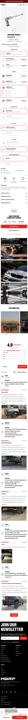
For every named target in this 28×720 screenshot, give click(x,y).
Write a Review (23, 367)
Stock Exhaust (15, 230)
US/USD (14, 707)
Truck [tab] (5, 221)
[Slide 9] (19, 335)
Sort (15, 372)
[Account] (24, 5)
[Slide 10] (21, 335)
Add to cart (20, 717)
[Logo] (3, 4)
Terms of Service (4, 696)
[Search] (18, 5)
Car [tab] (9, 221)
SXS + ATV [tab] (14, 221)
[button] (14, 37)
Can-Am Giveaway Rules (6, 702)
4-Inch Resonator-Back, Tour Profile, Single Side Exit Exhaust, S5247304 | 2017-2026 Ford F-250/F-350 (16, 575)
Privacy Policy (4, 698)
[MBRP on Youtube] (2, 692)
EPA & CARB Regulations (6, 704)
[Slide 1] (7, 335)
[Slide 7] (16, 335)
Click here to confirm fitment (15, 46)
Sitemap (2, 700)
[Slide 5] (13, 335)
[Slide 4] (11, 335)
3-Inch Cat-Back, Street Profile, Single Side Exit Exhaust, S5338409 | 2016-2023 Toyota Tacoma (16, 384)
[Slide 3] (10, 335)
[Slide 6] (15, 335)
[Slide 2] (8, 335)
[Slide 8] (18, 335)
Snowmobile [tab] (21, 221)
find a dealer (6, 717)
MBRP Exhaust (14, 226)
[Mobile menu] (26, 5)
